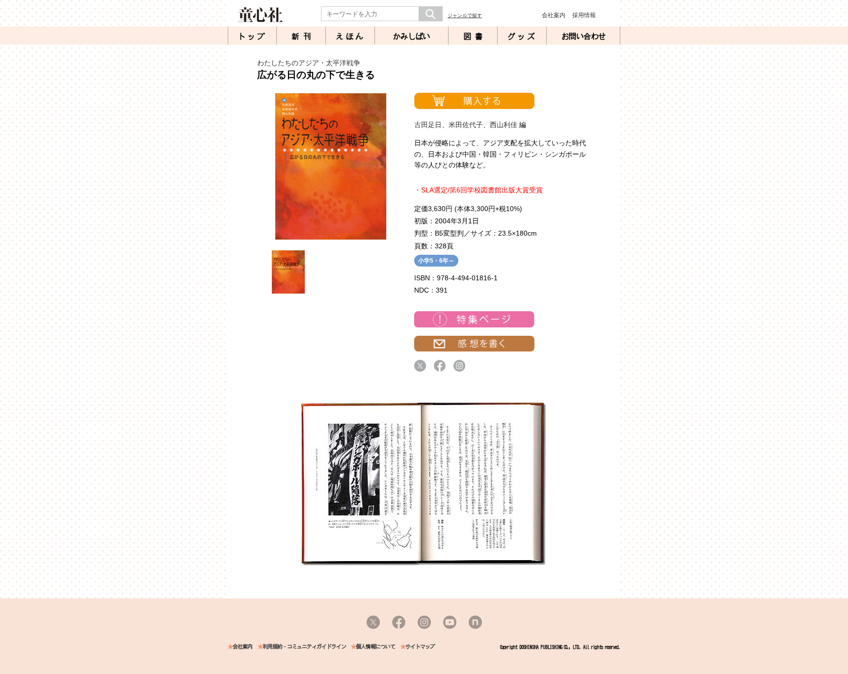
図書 (475, 36)
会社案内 (553, 15)
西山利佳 (503, 125)
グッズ (522, 36)
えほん (350, 36)
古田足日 (428, 125)
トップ (252, 36)
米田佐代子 (466, 125)
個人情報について (375, 646)
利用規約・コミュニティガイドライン (304, 646)
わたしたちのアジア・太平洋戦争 (308, 63)
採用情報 (584, 15)
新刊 (303, 36)
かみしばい (411, 36)
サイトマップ (420, 646)
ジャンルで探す (465, 15)
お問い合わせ (583, 36)
